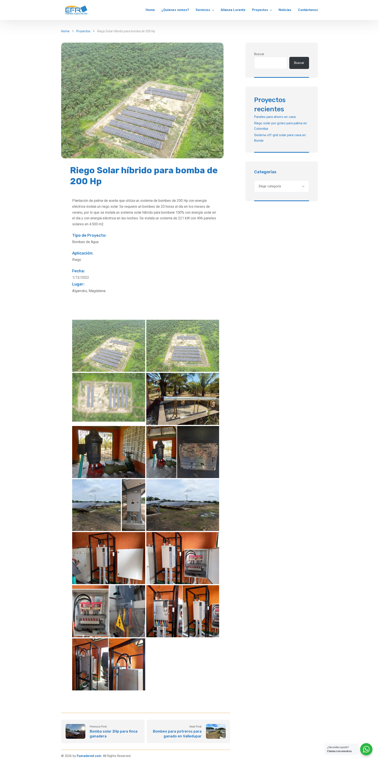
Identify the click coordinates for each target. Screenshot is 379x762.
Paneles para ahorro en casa (275, 117)
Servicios (203, 10)
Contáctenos (308, 10)
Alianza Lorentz (233, 10)
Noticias (285, 10)
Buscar (259, 54)
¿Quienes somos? (175, 10)
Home (150, 10)
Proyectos (260, 10)
